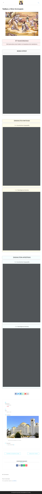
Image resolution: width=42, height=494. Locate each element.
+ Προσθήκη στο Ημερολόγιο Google (12, 453)
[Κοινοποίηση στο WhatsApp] (24, 465)
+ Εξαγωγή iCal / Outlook (33, 453)
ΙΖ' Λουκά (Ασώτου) (21, 41)
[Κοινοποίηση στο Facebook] (17, 465)
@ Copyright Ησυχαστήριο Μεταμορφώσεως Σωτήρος (21, 492)
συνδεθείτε (14, 480)
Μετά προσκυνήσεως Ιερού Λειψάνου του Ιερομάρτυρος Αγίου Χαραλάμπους (21, 44)
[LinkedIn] (22, 465)
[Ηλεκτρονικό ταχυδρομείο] (26, 465)
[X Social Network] (19, 465)
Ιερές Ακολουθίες (10, 444)
